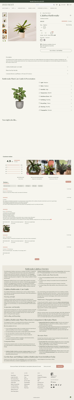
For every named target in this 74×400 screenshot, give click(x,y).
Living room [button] (27, 223)
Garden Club (53, 8)
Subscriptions (21, 8)
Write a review (68, 181)
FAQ (38, 380)
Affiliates (26, 386)
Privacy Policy (40, 387)
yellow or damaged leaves (63, 302)
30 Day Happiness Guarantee (37, 1)
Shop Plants (5, 8)
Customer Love (41, 382)
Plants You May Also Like (12, 70)
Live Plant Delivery (14, 386)
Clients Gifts (13, 382)
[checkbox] (34, 186)
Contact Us (40, 375)
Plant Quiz (26, 387)
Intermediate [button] (13, 223)
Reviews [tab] (6, 182)
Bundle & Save (31, 8)
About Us (26, 378)
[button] (56, 50)
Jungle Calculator (14, 377)
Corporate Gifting (42, 8)
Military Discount (14, 389)
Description (9, 57)
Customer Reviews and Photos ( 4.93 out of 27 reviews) (19, 73)
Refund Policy (40, 384)
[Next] (35, 27)
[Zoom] (22, 27)
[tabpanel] (37, 223)
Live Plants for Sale (15, 387)
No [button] (3, 223)
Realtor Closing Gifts (15, 384)
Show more (37, 259)
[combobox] (45, 5)
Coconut (41, 40)
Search (39, 378)
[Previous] (9, 27)
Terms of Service (41, 386)
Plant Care (26, 375)
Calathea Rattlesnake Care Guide (14, 67)
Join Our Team (27, 380)
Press (25, 377)
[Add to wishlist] (70, 15)
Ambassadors (27, 384)
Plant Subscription (14, 391)
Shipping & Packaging (42, 377)
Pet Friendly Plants (14, 378)
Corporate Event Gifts (15, 380)
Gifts (13, 8)
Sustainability (27, 382)
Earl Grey (44, 40)
